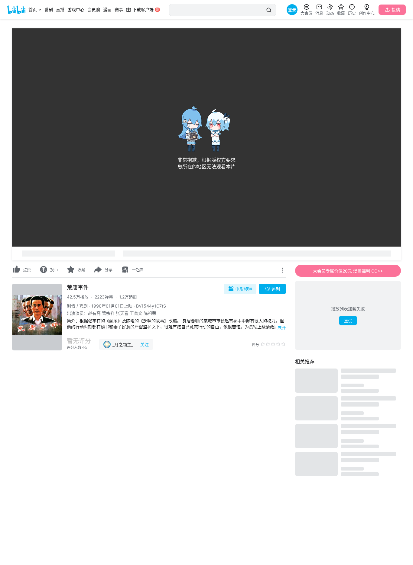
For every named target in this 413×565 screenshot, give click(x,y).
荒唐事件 (78, 287)
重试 (348, 321)
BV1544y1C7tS (151, 305)
